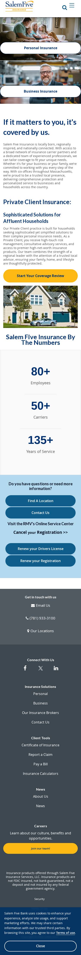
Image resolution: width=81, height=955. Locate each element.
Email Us (43, 606)
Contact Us (40, 512)
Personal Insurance (40, 48)
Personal (40, 693)
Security (39, 899)
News (40, 806)
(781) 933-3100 (42, 618)
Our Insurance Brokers (40, 712)
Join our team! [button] (40, 848)
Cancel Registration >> (40, 532)
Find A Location (40, 500)
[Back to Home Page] (19, 6)
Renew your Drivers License (41, 548)
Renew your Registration (40, 560)
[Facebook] (25, 670)
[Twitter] (40, 671)
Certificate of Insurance (40, 745)
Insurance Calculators (40, 773)
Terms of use (65, 933)
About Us (40, 796)
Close (40, 946)
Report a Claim (40, 754)
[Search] (64, 7)
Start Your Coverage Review (40, 275)
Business (40, 703)
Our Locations (42, 631)
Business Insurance (40, 91)
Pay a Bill (40, 764)
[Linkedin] (56, 670)
